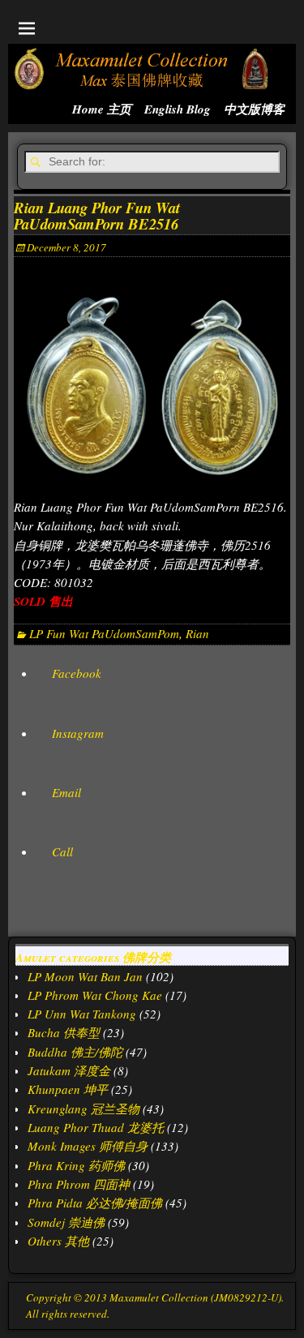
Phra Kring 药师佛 (76, 1165)
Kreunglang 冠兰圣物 (83, 1108)
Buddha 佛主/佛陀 (75, 1052)
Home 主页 (101, 109)
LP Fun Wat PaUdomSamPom (104, 633)
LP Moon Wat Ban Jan (85, 976)
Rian (197, 633)
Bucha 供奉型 (64, 1032)
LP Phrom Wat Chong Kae (95, 995)
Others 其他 (58, 1241)
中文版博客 (254, 109)
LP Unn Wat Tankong (82, 1014)
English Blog (177, 109)
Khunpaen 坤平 (68, 1089)
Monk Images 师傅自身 (88, 1146)
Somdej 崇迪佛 (66, 1222)
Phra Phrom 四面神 (79, 1184)
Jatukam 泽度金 (69, 1070)
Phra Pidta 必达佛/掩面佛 (95, 1202)
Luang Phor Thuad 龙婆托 (96, 1127)
